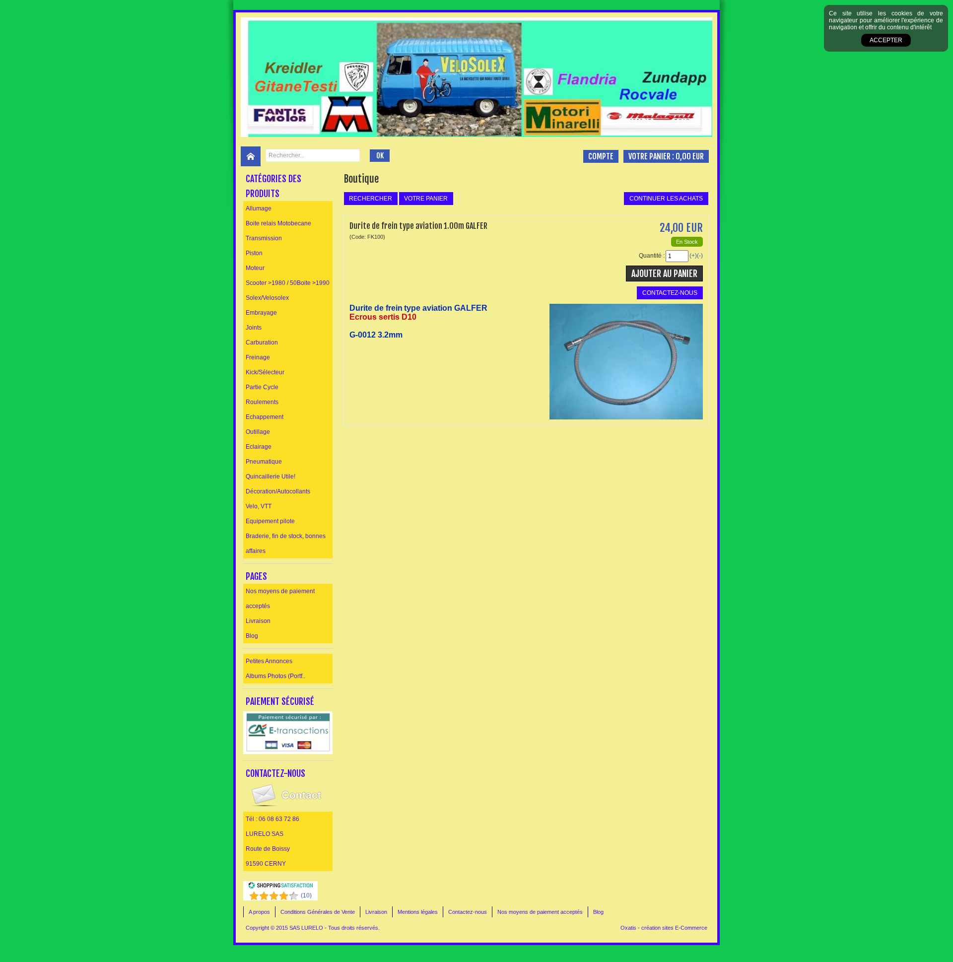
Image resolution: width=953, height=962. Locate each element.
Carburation (262, 342)
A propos (259, 912)
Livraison (258, 621)
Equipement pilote (270, 521)
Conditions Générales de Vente (317, 912)
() (306, 895)
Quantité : (652, 255)
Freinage (258, 357)
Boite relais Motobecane (278, 223)
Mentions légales (418, 912)
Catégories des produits (273, 186)
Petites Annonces (269, 661)
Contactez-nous (467, 912)
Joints (254, 327)
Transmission (264, 238)
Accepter (886, 40)
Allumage (259, 208)
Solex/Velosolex (267, 297)
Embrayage (261, 312)
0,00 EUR (690, 156)
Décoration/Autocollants (278, 491)
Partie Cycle (262, 387)
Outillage (258, 431)
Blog (252, 635)
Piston (254, 253)
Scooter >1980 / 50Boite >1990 (288, 282)
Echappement (264, 416)
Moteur (255, 268)
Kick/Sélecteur (265, 372)
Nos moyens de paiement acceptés (280, 599)
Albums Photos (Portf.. (275, 676)
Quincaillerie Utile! (270, 476)
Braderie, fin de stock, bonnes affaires (286, 543)
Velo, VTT (259, 506)
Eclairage (259, 446)
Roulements (262, 402)
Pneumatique (264, 461)
